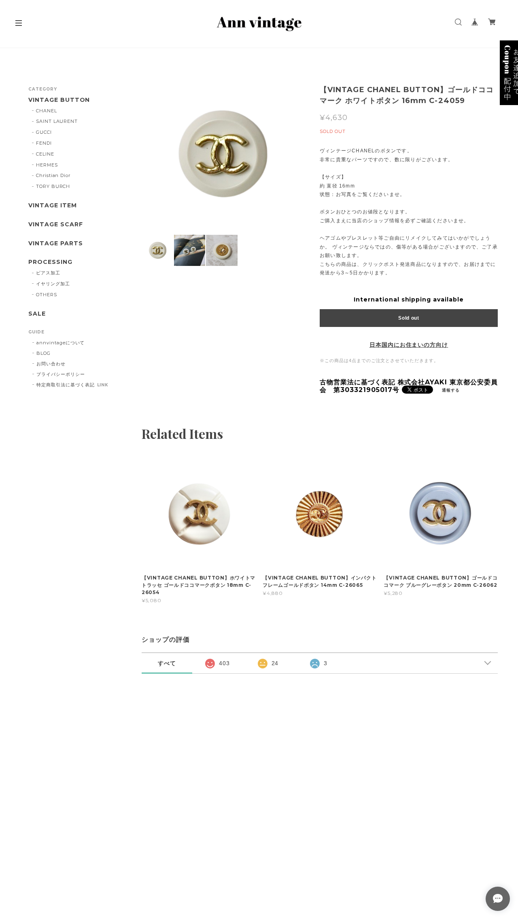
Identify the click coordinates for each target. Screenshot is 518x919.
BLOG (43, 353)
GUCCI (44, 132)
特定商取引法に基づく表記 (65, 385)
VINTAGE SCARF (55, 224)
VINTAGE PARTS (55, 243)
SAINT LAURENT (57, 121)
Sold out (408, 318)
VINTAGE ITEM (52, 205)
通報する (451, 390)
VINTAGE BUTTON (59, 100)
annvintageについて (60, 343)
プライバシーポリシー (60, 374)
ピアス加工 (48, 273)
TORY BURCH (53, 186)
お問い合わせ (51, 364)
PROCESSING (50, 262)
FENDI (44, 143)
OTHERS (46, 294)
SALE (37, 313)
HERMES (47, 165)
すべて (167, 663)
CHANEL (46, 111)
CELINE (45, 154)
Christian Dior (53, 175)
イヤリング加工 (53, 284)
